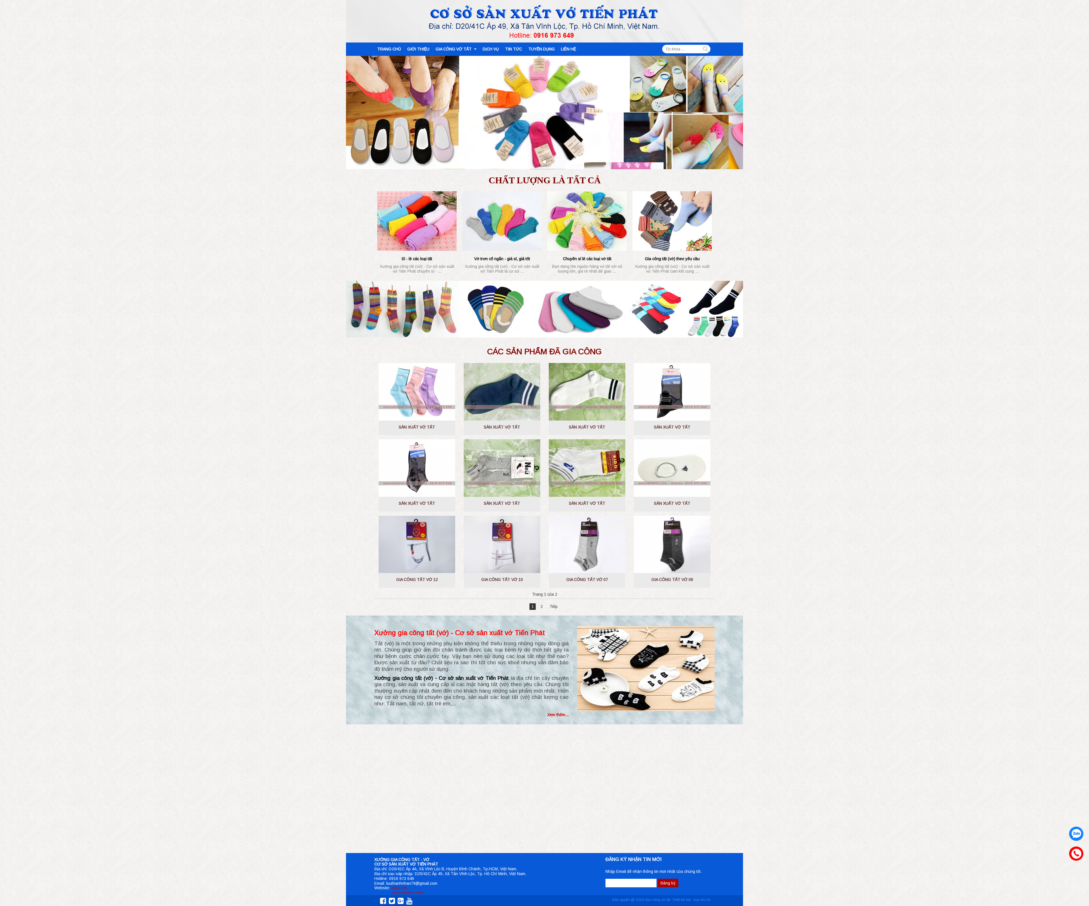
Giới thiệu (418, 49)
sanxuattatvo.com (407, 892)
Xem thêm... (558, 714)
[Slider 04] (548, 161)
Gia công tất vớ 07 (587, 579)
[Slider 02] (544, 162)
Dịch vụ (491, 49)
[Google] (400, 901)
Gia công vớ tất (454, 49)
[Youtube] (409, 901)
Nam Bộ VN (701, 899)
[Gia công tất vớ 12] (417, 544)
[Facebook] (382, 901)
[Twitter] (391, 901)
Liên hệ (568, 49)
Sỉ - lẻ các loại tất (417, 258)
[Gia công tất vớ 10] (502, 544)
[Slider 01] (540, 161)
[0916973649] (1074, 852)
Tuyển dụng (541, 49)
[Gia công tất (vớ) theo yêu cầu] (672, 221)
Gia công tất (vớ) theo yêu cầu (672, 258)
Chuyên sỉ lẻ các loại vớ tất (587, 258)
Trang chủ (389, 49)
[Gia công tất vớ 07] (587, 544)
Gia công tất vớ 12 (417, 579)
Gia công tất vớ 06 (672, 579)
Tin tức (513, 49)
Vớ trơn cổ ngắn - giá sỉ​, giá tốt (502, 258)
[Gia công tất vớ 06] (672, 544)
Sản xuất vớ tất (417, 427)
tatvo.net (399, 888)
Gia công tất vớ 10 (502, 579)
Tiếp (554, 606)
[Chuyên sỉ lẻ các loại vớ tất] (587, 221)
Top (1075, 880)
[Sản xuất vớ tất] (417, 392)
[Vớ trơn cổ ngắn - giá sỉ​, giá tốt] (502, 221)
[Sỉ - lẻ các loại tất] (417, 221)
